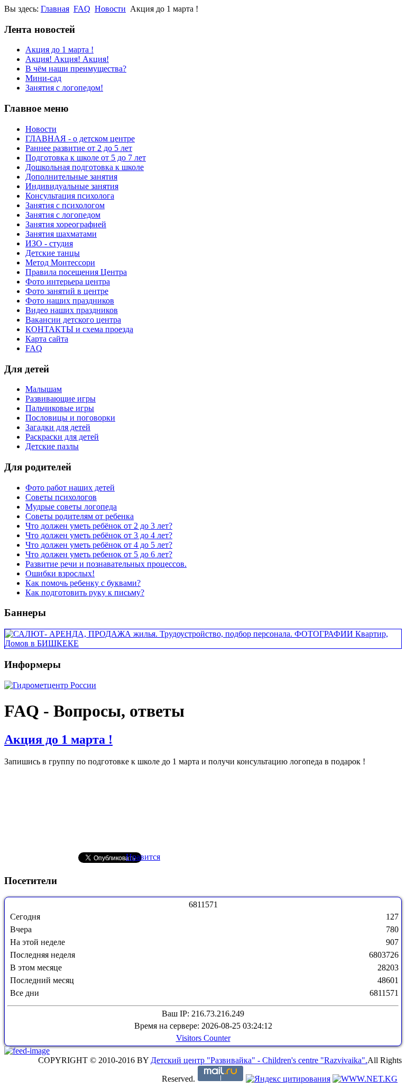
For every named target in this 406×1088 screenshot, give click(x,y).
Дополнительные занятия (71, 176)
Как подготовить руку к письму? (84, 592)
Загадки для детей (57, 427)
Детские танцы (52, 252)
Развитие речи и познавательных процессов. (106, 563)
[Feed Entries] (27, 1050)
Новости (110, 8)
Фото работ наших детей (70, 487)
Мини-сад (43, 78)
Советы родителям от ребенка (79, 516)
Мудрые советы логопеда (71, 506)
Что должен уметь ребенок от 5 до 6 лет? (98, 554)
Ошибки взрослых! (60, 573)
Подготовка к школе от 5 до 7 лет (85, 157)
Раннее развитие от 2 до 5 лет (78, 148)
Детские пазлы (52, 446)
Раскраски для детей (62, 436)
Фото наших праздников (69, 300)
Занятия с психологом (65, 205)
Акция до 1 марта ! (59, 49)
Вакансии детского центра (73, 319)
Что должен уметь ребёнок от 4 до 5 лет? (98, 544)
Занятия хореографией (65, 224)
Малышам (43, 389)
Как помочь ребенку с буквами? (83, 582)
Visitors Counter (203, 1037)
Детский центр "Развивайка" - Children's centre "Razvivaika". (259, 1060)
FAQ (81, 8)
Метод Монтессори (60, 262)
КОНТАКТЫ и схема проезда (79, 329)
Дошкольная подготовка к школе (84, 167)
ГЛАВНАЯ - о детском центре (80, 138)
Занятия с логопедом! (64, 87)
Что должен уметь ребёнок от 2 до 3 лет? (98, 525)
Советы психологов (61, 497)
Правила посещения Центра (76, 272)
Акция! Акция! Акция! (67, 59)
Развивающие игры (60, 398)
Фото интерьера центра (67, 281)
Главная (55, 8)
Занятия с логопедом (62, 214)
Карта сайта (46, 338)
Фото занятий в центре (66, 291)
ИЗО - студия (49, 243)
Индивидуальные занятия (71, 186)
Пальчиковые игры (59, 408)
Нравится (143, 856)
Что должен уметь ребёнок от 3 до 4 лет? (98, 535)
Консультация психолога (69, 195)
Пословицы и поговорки (70, 417)
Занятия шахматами (61, 233)
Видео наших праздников (71, 310)
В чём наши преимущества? (75, 68)
